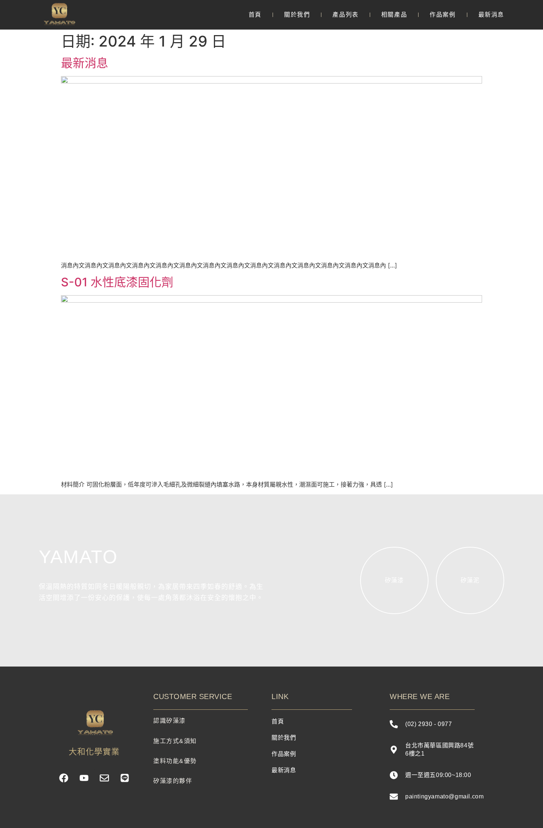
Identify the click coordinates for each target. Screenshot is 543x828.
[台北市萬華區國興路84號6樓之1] (394, 750)
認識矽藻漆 (169, 721)
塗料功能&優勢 (175, 761)
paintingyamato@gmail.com (444, 796)
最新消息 (491, 14)
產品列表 (345, 14)
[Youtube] (84, 778)
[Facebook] (64, 778)
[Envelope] (104, 778)
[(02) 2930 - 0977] (394, 724)
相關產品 (394, 14)
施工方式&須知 (175, 741)
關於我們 (297, 14)
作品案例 (442, 14)
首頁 (255, 14)
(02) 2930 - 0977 (428, 724)
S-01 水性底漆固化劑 (117, 282)
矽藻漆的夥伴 (172, 781)
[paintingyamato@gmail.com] (394, 797)
